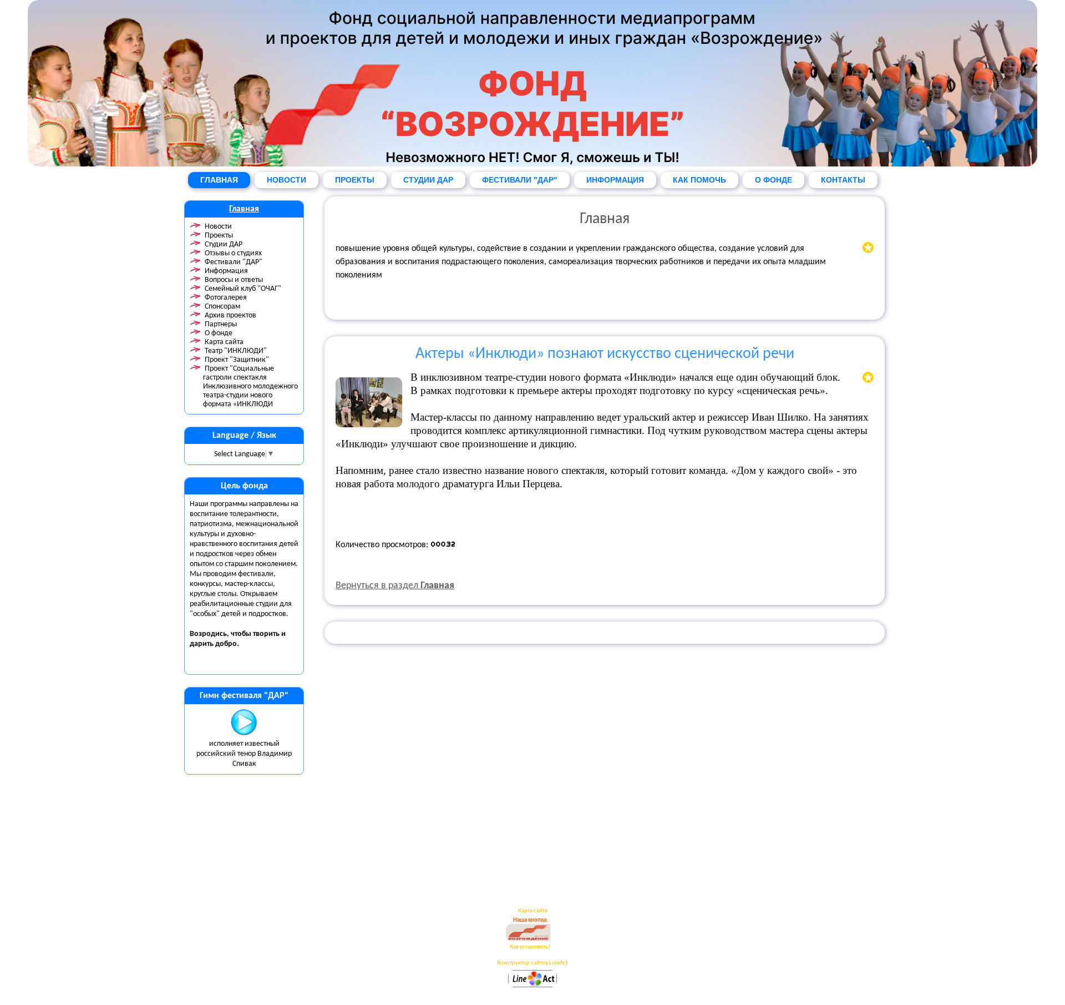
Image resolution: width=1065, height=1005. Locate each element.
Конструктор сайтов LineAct (532, 963)
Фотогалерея (226, 298)
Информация (226, 271)
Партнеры (221, 324)
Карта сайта (224, 342)
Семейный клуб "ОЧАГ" (243, 289)
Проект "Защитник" (237, 360)
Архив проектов (230, 315)
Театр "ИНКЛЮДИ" (236, 351)
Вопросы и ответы (234, 280)
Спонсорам (222, 306)
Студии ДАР (223, 244)
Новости (218, 227)
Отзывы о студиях (233, 253)
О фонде (218, 333)
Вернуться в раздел (395, 585)
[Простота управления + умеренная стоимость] (532, 986)
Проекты (219, 235)
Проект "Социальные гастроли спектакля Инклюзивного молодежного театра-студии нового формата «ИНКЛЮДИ (250, 386)
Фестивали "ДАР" (233, 262)
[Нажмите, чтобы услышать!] (244, 734)
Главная (244, 209)
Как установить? (530, 947)
